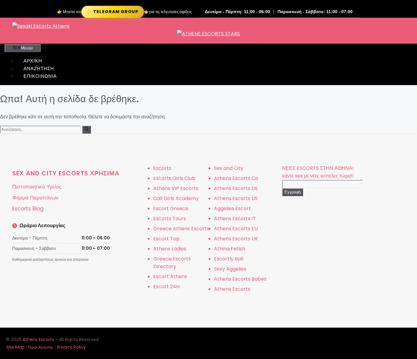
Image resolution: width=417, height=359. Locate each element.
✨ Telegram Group (112, 12)
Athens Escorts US (236, 198)
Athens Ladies (169, 248)
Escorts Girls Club (174, 178)
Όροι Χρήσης (40, 347)
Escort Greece (170, 208)
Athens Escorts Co (236, 178)
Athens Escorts (232, 289)
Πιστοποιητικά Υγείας (36, 186)
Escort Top (166, 238)
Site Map (15, 347)
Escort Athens (170, 276)
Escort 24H (166, 286)
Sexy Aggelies (230, 268)
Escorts (162, 168)
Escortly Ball (228, 258)
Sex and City (228, 168)
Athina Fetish (229, 248)
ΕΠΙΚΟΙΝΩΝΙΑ (40, 76)
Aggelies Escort (232, 208)
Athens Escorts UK (236, 238)
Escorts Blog (28, 208)
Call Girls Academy (176, 198)
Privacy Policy (71, 347)
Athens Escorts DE (236, 188)
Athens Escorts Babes (240, 278)
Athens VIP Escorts (175, 188)
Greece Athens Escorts (181, 228)
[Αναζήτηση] (86, 130)
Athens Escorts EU (236, 228)
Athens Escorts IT (235, 218)
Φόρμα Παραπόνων (35, 197)
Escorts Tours (169, 218)
